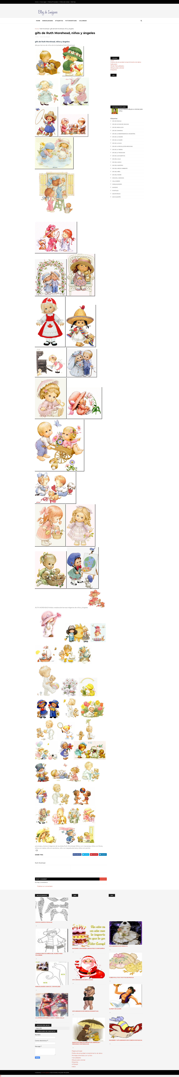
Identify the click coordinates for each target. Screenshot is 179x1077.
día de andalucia (118, 127)
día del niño (116, 171)
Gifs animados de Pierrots (118, 946)
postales (115, 190)
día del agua (116, 159)
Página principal (77, 1051)
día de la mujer (117, 140)
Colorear (83, 20)
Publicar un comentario (44, 886)
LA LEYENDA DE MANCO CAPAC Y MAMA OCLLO (49, 1018)
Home (36, 2)
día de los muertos (118, 155)
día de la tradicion (118, 152)
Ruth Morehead (44, 28)
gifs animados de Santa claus (82, 979)
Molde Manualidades (117, 66)
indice (74, 1066)
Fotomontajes (71, 20)
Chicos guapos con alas (43, 922)
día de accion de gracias (120, 124)
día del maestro (117, 165)
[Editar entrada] (36, 850)
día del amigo (116, 162)
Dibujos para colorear (117, 68)
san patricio (116, 193)
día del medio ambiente (120, 168)
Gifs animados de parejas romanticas (85, 1011)
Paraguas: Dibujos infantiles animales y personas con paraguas (86, 1043)
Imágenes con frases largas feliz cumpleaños (88, 948)
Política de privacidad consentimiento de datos (125, 62)
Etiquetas (59, 20)
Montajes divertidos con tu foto (82, 1055)
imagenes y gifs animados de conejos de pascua (125, 1040)
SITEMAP (75, 1064)
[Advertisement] (127, 41)
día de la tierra (117, 149)
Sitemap (73, 2)
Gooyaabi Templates (63, 1072)
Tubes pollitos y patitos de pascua (121, 977)
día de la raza (117, 143)
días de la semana (118, 178)
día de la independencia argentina (123, 133)
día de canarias (117, 130)
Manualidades (47, 20)
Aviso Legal (43, 2)
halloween (113, 64)
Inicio (112, 60)
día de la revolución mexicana (122, 146)
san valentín (116, 197)
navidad (115, 187)
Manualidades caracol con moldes (47, 986)
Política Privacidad (53, 2)
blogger (103, 879)
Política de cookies (64, 2)
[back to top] (0, 1076)
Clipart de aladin (115, 1009)
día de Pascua (116, 121)
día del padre (116, 174)
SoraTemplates (45, 1072)
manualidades (117, 184)
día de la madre (117, 136)
